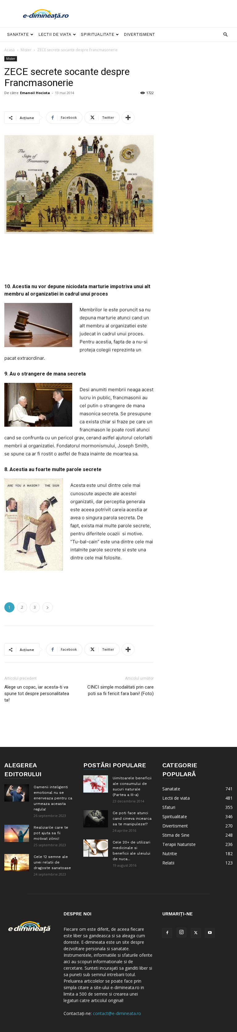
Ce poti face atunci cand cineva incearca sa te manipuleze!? (132, 818)
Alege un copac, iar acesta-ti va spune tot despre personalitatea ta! (36, 693)
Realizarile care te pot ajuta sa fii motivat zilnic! (51, 833)
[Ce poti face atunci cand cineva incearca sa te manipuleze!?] (95, 818)
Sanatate (18, 34)
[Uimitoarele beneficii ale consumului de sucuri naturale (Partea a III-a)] (95, 783)
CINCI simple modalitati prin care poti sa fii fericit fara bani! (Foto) (120, 690)
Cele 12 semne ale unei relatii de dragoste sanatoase (52, 862)
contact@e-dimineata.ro (117, 1013)
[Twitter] (196, 933)
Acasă (9, 49)
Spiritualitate (97, 34)
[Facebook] (167, 933)
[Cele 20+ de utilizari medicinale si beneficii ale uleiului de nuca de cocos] (95, 847)
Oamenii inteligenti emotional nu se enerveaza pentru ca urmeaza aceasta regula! (53, 798)
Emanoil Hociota (35, 92)
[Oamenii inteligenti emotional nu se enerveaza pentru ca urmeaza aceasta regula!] (16, 792)
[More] (128, 117)
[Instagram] (181, 932)
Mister (26, 49)
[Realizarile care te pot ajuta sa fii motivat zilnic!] (16, 833)
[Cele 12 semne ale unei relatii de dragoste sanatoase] (16, 862)
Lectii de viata (54, 34)
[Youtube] (210, 933)
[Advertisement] (160, 13)
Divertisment (139, 34)
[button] (225, 35)
